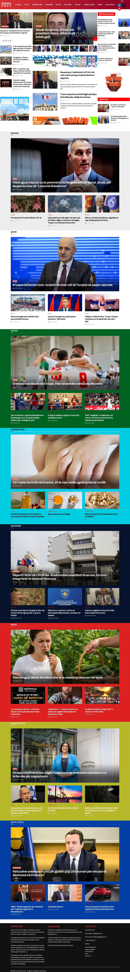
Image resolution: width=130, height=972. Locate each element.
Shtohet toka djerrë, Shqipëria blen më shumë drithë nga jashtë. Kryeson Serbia (27, 612)
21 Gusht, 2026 (5, 35)
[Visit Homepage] (6, 4)
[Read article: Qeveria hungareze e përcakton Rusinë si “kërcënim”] (65, 302)
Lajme (13, 214)
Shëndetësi (52, 511)
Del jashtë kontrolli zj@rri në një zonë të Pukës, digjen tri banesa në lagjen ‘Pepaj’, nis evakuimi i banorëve (64, 220)
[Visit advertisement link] (65, 61)
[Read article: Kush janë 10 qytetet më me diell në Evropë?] (65, 794)
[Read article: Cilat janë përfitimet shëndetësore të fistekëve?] (102, 500)
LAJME (18, 4)
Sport (13, 412)
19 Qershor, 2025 (17, 815)
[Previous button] (95, 43)
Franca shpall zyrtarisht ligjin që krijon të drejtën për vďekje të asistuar (22, 48)
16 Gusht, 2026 (18, 64)
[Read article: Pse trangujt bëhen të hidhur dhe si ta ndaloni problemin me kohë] (65, 657)
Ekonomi (16, 571)
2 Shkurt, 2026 (53, 716)
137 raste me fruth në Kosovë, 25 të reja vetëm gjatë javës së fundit (59, 482)
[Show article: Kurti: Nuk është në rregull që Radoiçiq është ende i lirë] (65, 49)
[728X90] (65, 120)
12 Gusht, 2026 (18, 89)
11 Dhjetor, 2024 (54, 909)
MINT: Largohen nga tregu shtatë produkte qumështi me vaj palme (22, 71)
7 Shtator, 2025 (18, 779)
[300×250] (14, 108)
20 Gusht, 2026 (90, 223)
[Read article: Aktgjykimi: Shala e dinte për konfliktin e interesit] (6, 61)
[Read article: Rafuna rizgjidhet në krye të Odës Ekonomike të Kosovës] (102, 596)
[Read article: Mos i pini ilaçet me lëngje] (65, 500)
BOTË (27, 4)
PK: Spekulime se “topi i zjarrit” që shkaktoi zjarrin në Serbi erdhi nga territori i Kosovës (56, 31)
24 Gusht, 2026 (18, 189)
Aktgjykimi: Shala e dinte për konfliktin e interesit (21, 60)
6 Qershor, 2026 (54, 618)
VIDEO (100, 4)
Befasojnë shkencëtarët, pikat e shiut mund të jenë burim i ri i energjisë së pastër (101, 810)
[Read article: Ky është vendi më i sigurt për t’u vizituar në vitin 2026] (102, 695)
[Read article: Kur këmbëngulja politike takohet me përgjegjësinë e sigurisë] (103, 119)
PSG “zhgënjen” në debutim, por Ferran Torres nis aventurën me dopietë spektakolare (99, 417)
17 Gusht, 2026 (18, 485)
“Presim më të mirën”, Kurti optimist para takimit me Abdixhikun (106, 33)
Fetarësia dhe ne (55, 907)
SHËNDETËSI (37, 4)
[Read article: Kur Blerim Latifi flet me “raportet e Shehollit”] (124, 62)
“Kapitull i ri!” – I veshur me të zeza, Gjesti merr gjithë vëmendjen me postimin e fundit (63, 711)
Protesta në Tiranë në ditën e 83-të (26, 218)
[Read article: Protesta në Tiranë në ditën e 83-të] (28, 203)
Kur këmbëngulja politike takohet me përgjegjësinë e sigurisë (120, 118)
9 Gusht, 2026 (53, 516)
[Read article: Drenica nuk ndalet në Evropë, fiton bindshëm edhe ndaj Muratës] (65, 363)
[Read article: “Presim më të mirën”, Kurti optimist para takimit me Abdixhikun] (124, 35)
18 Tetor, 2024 (90, 912)
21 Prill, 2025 (52, 813)
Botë (15, 178)
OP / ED (58, 4)
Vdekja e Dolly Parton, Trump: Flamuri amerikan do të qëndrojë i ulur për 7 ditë (101, 319)
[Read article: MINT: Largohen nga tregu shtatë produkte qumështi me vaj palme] (6, 72)
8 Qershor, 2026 (16, 618)
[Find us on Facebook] (119, 5)
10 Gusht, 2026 (16, 519)
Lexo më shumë (7, 40)
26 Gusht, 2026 (103, 25)
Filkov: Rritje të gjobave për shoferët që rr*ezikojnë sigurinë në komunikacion (27, 909)
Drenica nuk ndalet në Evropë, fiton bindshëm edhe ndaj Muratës (57, 383)
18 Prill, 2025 (90, 815)
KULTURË (67, 4)
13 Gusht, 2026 (18, 75)
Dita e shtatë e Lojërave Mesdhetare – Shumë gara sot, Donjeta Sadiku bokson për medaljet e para (28, 417)
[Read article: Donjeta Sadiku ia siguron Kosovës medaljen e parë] (65, 401)
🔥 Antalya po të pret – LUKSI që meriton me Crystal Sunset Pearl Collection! (25, 711)
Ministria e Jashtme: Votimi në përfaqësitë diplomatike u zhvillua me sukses (64, 612)
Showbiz (51, 706)
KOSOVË (38, 22)
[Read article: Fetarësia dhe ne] (65, 892)
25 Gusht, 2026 (90, 324)
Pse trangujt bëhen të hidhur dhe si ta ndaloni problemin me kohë (57, 677)
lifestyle (16, 673)
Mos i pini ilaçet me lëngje (59, 514)
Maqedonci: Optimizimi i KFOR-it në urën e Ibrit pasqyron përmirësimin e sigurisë (77, 75)
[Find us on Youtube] (119, 8)
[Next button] (95, 39)
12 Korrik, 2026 (18, 681)
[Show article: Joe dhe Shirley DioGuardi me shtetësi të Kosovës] (83, 49)
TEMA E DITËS (89, 4)
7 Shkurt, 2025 (16, 914)
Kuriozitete (52, 805)
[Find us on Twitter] (124, 5)
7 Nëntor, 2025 (90, 714)
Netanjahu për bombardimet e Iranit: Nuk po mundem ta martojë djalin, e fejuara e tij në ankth (27, 810)
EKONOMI (49, 4)
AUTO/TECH (110, 4)
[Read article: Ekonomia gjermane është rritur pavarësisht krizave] (28, 302)
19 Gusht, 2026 (18, 53)
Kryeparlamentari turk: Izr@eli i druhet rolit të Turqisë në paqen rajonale (106, 21)
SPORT (78, 4)
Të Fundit (5, 26)
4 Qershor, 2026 (91, 615)
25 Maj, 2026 (15, 716)
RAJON (87, 214)
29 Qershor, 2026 (19, 582)
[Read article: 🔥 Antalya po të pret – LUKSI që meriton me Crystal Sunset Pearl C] (28, 695)
